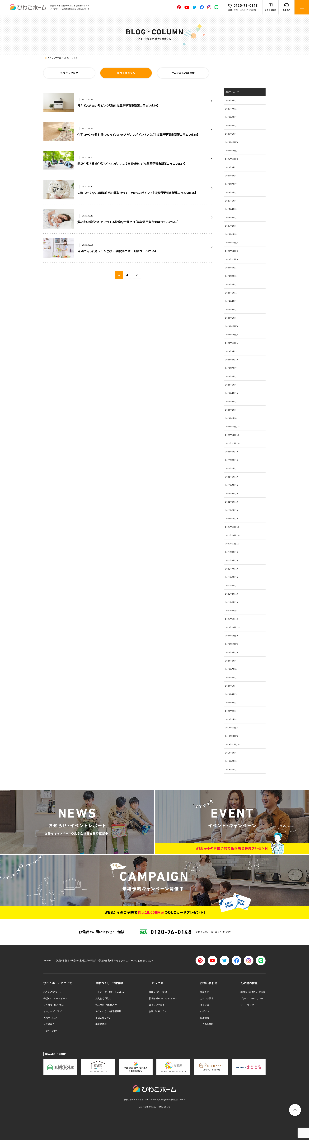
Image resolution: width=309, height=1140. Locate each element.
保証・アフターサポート (55, 998)
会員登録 (204, 1005)
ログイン (204, 1011)
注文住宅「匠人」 (103, 998)
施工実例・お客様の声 (106, 1005)
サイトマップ (247, 1005)
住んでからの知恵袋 (183, 73)
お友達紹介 (49, 1024)
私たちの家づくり (52, 992)
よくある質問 (207, 1024)
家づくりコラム (126, 73)
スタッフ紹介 (50, 1030)
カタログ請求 (270, 10)
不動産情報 (101, 1024)
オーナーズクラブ (52, 1011)
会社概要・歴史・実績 (53, 1005)
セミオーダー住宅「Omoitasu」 (110, 992)
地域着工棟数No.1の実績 (253, 992)
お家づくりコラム (158, 1011)
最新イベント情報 (158, 992)
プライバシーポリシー (251, 998)
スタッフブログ (69, 73)
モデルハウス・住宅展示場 (108, 1011)
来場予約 (286, 10)
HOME (47, 960)
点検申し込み (50, 1017)
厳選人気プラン (103, 1017)
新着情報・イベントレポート (163, 998)
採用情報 (204, 1017)
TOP (45, 58)
